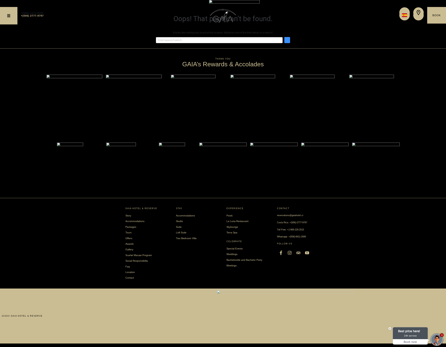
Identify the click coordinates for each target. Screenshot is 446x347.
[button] (8, 15)
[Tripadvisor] (298, 253)
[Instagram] (290, 253)
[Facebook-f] (281, 253)
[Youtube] (307, 253)
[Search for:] (219, 40)
